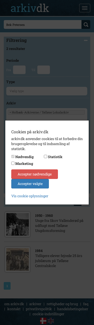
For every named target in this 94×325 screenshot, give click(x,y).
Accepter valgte (30, 183)
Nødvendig (24, 156)
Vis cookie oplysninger (29, 195)
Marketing (24, 163)
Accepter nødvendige (35, 174)
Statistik (55, 156)
